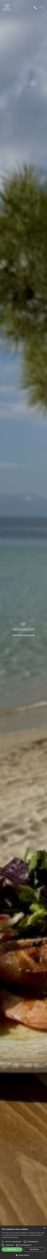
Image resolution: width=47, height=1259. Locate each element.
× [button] (44, 1228)
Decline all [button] (34, 1249)
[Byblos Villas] (7, 7)
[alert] (23, 1242)
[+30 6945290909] (35, 7)
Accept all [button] (12, 1249)
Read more (15, 1237)
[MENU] (41, 7)
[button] (23, 1255)
